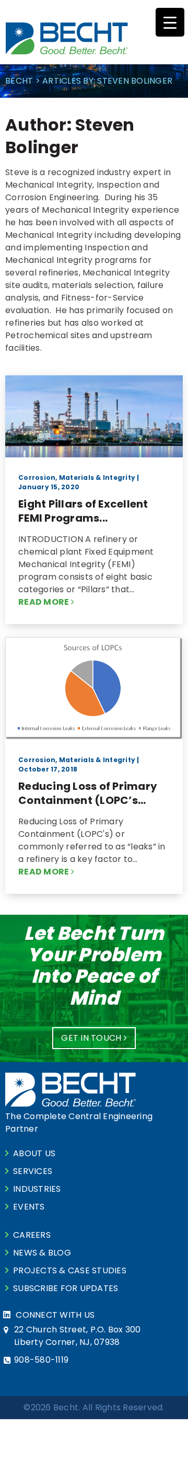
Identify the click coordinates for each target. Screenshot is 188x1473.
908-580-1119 (41, 1360)
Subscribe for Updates (65, 1288)
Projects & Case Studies (69, 1270)
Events (29, 1207)
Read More (44, 602)
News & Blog (42, 1253)
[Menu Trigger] (170, 22)
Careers (32, 1235)
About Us (34, 1153)
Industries (37, 1189)
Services (32, 1171)
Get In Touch (92, 1038)
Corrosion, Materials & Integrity (76, 477)
